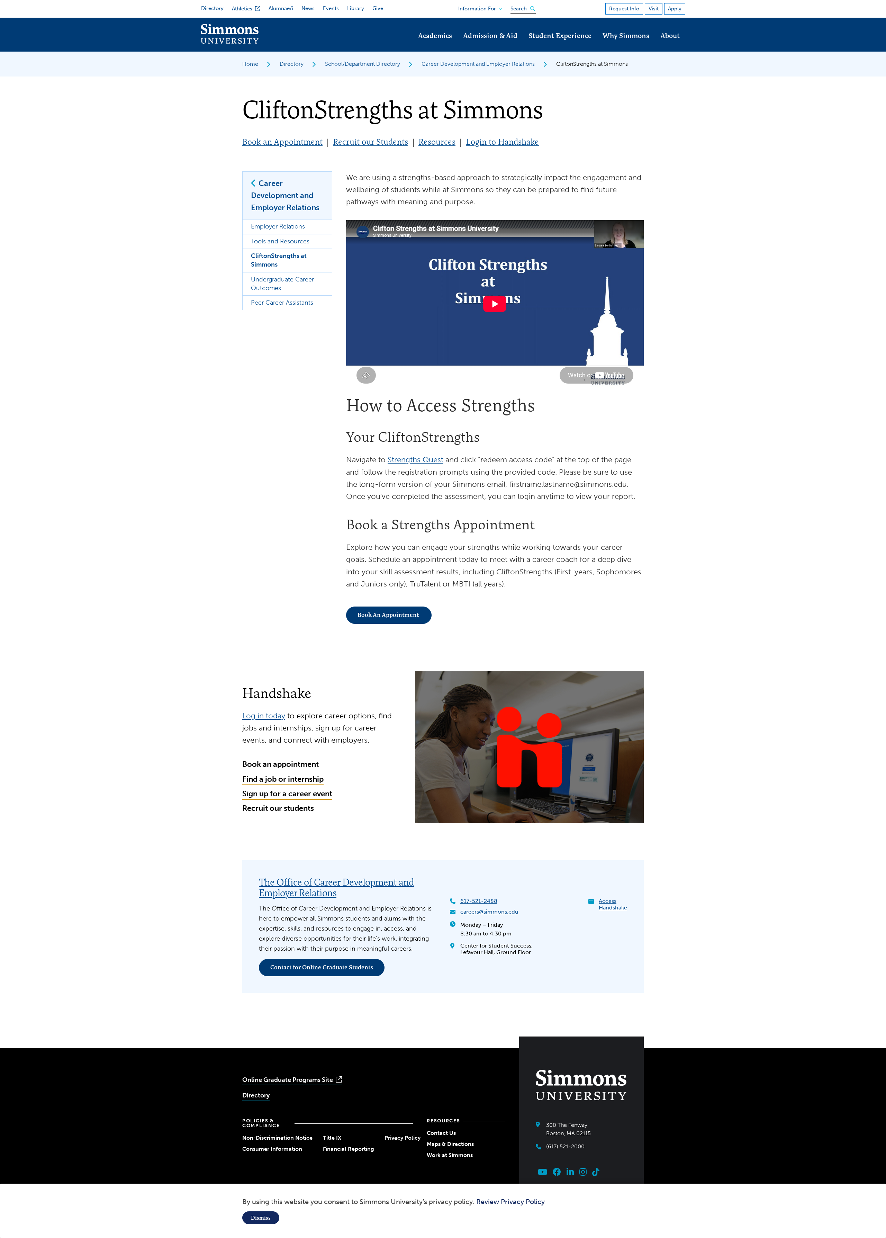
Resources (436, 142)
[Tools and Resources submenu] (324, 241)
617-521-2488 (478, 901)
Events (331, 8)
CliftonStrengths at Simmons (279, 260)
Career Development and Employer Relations (478, 64)
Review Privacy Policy (510, 1201)
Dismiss (261, 1217)
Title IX (332, 1137)
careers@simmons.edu (489, 911)
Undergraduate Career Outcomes (282, 284)
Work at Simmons (450, 1155)
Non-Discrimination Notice (277, 1137)
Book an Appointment (282, 142)
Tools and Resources (280, 241)
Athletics (242, 9)
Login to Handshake (502, 142)
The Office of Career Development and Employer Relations (336, 887)
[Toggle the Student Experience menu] (560, 45)
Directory (212, 8)
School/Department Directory (362, 64)
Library (355, 8)
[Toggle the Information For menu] (478, 7)
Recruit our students (278, 808)
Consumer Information (272, 1149)
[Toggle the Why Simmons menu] (626, 45)
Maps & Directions (450, 1144)
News (308, 8)
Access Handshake (613, 904)
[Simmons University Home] (230, 41)
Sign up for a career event (287, 793)
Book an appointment (280, 764)
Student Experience (559, 35)
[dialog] (443, 1211)
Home (250, 64)
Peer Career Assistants (282, 302)
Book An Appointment (389, 615)
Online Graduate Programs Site (287, 1080)
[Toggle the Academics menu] (435, 45)
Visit (654, 9)
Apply (674, 9)
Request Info (624, 9)
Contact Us (441, 1133)
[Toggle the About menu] (670, 45)
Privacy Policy (403, 1137)
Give (377, 8)
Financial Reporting (348, 1149)
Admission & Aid (490, 35)
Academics (435, 35)
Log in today (263, 715)
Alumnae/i (281, 8)
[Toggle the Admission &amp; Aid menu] (490, 45)
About (670, 35)
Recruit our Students (370, 142)
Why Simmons (626, 35)
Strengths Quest (415, 459)
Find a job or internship (283, 779)
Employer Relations (278, 226)
